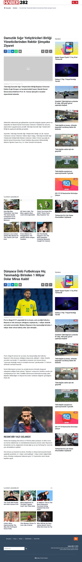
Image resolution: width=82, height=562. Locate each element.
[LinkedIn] (12, 51)
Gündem (15, 8)
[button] (42, 51)
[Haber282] (16, 2)
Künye (15, 538)
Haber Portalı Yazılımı (42, 558)
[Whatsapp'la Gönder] (16, 51)
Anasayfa (8, 8)
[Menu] (76, 2)
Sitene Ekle (36, 538)
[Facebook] (5, 51)
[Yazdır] (20, 51)
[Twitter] (9, 51)
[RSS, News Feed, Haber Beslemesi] (76, 538)
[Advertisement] (41, 22)
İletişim (21, 538)
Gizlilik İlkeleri (28, 538)
